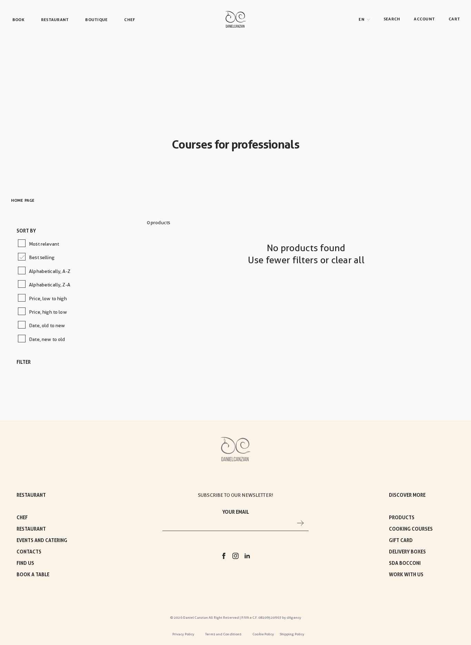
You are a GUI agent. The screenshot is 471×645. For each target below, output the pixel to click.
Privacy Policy (183, 634)
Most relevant (44, 244)
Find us (25, 563)
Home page (22, 200)
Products (401, 517)
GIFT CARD (401, 540)
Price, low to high (48, 298)
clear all (347, 260)
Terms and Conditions (223, 634)
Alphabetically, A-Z (49, 271)
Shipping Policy (292, 634)
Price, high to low (48, 312)
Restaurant (31, 529)
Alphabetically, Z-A (49, 284)
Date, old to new (47, 325)
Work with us (406, 574)
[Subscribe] (300, 523)
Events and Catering (42, 540)
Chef (22, 517)
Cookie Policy (263, 634)
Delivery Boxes (407, 551)
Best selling (41, 257)
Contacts (29, 551)
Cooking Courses (411, 529)
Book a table (33, 574)
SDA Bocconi (405, 563)
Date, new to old (47, 339)
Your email (235, 512)
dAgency (294, 617)
